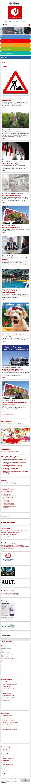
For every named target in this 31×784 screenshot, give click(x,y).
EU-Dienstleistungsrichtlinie (9, 495)
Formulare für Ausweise (8, 536)
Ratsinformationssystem (8, 497)
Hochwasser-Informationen (9, 506)
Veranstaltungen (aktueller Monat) (11, 451)
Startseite (23, 21)
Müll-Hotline (5, 507)
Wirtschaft (4, 57)
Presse (4, 762)
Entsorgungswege (7, 753)
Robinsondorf (6, 766)
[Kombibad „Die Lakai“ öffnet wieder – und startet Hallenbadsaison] (15, 278)
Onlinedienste (5, 516)
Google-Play (10, 619)
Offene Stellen (6, 760)
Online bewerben (6, 421)
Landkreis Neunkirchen (8, 724)
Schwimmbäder (6, 768)
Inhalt (10, 21)
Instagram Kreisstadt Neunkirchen (11, 594)
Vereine (4, 771)
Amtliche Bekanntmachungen (10, 483)
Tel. (2, 655)
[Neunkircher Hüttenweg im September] (15, 119)
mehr (4, 107)
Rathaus (3, 37)
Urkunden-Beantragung (8, 543)
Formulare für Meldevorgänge (10, 534)
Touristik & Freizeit (5, 49)
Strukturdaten (6, 769)
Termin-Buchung (6, 528)
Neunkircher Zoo (6, 686)
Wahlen (4, 773)
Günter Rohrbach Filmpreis (8, 720)
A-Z (6, 21)
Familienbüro (6, 754)
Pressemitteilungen (7, 491)
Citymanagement (7, 498)
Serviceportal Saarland (7, 715)
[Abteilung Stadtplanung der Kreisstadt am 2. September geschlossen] (15, 390)
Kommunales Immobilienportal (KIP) (10, 722)
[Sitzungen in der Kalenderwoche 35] (15, 215)
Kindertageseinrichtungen (8, 758)
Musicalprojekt (6, 727)
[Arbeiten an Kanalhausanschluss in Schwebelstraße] (15, 82)
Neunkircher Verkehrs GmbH (9, 695)
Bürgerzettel (6, 501)
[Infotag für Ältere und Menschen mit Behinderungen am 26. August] (15, 355)
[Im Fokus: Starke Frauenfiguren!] (15, 151)
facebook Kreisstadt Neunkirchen (11, 593)
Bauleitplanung (6, 500)
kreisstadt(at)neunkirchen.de (9, 658)
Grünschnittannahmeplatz (9, 504)
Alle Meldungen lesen (8, 414)
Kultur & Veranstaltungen (7, 53)
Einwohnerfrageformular (8, 503)
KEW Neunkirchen (7, 693)
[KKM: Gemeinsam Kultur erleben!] (15, 183)
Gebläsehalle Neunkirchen (8, 717)
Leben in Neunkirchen (6, 41)
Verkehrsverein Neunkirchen (9, 691)
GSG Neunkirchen (6, 700)
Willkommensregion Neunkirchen (10, 729)
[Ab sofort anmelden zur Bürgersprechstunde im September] (15, 245)
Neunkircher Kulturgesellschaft (9, 688)
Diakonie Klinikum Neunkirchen (10, 697)
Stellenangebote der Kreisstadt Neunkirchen (13, 423)
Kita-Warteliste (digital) (8, 522)
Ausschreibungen (7, 494)
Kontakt (16, 21)
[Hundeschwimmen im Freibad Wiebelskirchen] (15, 317)
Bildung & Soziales (5, 45)
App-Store (10, 617)
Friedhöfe (5, 756)
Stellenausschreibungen (8, 493)
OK (25, 780)
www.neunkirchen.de (7, 661)
